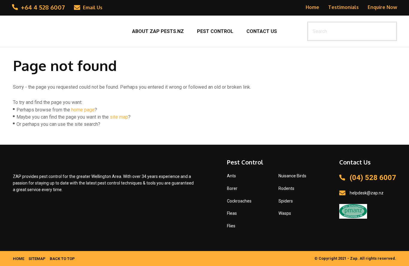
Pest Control (215, 31)
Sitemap (37, 258)
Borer (232, 188)
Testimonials (343, 7)
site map (119, 117)
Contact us (261, 31)
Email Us (92, 7)
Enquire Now (382, 7)
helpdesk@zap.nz (367, 193)
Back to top (62, 258)
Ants (231, 175)
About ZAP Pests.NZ (158, 31)
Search (390, 31)
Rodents (286, 188)
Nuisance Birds (292, 175)
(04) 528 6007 (373, 177)
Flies (231, 225)
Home (312, 7)
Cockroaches (239, 201)
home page (83, 110)
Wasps (284, 213)
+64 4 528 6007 (43, 7)
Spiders (285, 201)
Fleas (232, 213)
